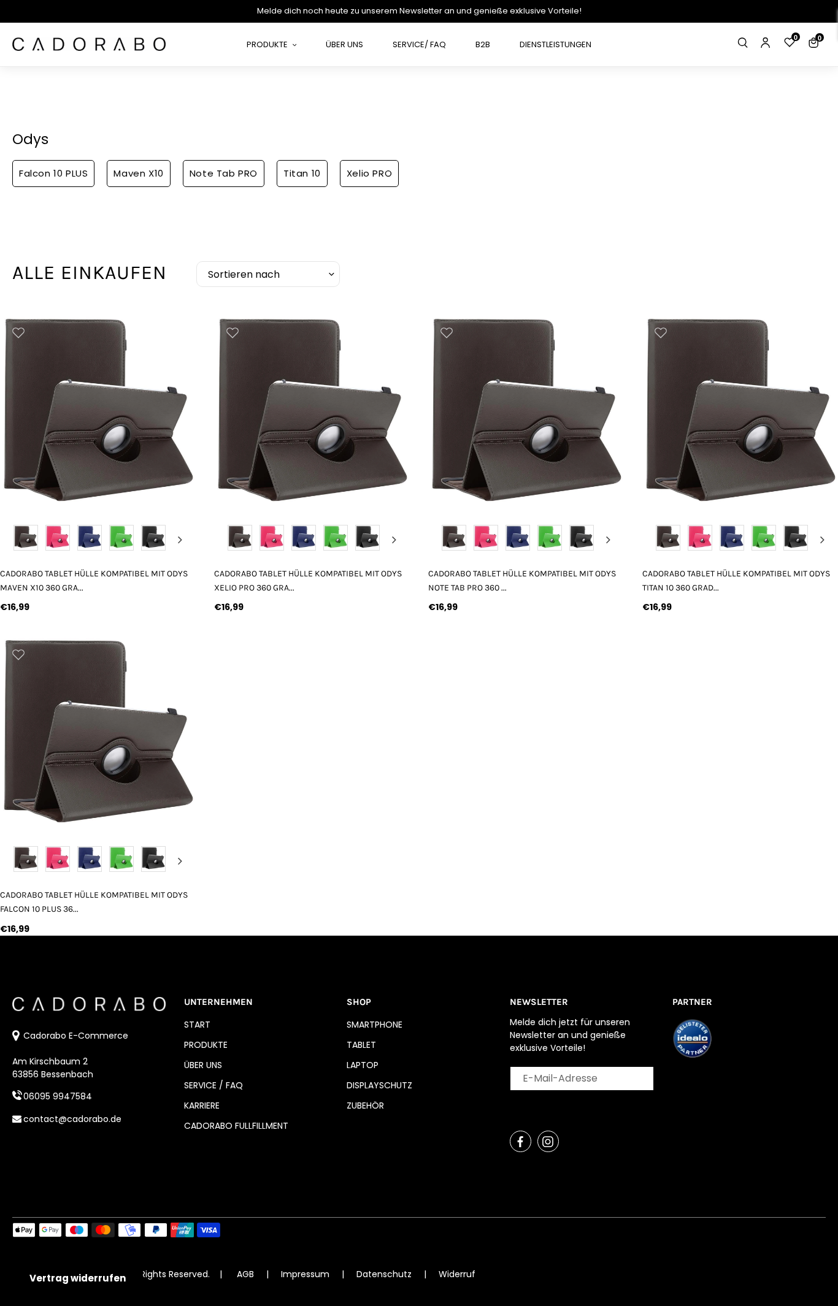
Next (180, 539)
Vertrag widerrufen (77, 1278)
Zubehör (365, 1105)
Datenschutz (385, 1274)
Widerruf (457, 1274)
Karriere (202, 1105)
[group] (98, 412)
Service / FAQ (213, 1085)
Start (197, 1024)
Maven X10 (138, 173)
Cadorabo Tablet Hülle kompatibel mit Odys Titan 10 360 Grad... (736, 580)
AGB (245, 1274)
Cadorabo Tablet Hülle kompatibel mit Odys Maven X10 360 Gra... (94, 580)
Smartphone (374, 1024)
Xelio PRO (369, 173)
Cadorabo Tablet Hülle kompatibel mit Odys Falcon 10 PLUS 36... (94, 902)
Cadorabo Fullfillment (236, 1126)
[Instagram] (548, 1141)
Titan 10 (302, 173)
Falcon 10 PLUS (53, 173)
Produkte (206, 1045)
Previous (16, 539)
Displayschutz (379, 1085)
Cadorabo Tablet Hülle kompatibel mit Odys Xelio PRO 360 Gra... (308, 580)
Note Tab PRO (224, 173)
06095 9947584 (57, 1096)
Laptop (363, 1065)
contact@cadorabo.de (72, 1119)
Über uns (203, 1065)
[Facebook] (520, 1141)
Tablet (361, 1045)
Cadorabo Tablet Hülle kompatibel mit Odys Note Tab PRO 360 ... (522, 580)
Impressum (306, 1274)
